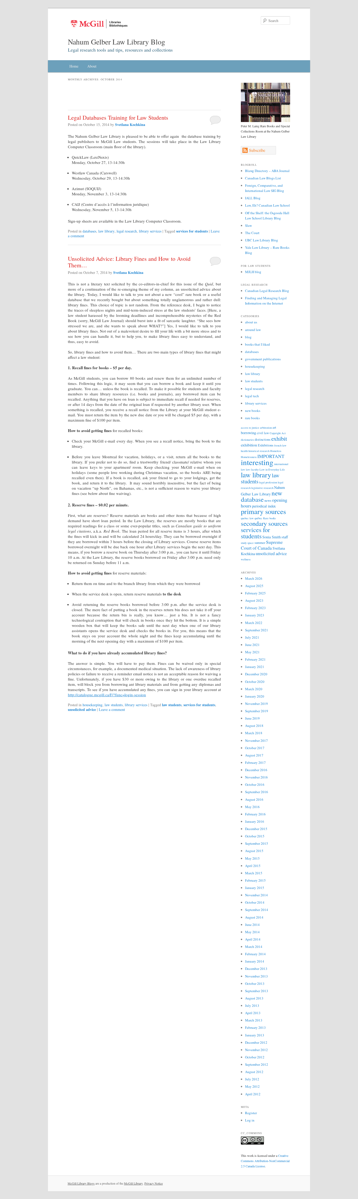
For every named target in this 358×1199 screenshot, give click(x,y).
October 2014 (254, 902)
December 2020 (256, 674)
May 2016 (252, 806)
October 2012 (254, 1057)
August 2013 (254, 998)
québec (258, 518)
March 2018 (253, 733)
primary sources (263, 511)
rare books (252, 418)
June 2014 (252, 924)
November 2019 (256, 703)
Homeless (275, 451)
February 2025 (255, 593)
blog (248, 337)
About (91, 66)
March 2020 (253, 689)
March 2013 (253, 1020)
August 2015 (254, 850)
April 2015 (253, 865)
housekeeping (92, 704)
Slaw (248, 225)
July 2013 (252, 1005)
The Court (252, 232)
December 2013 (256, 968)
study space (247, 543)
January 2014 (254, 961)
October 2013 (254, 983)
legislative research (262, 488)
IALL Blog (253, 198)
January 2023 (254, 615)
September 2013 (256, 990)
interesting (257, 462)
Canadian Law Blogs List (263, 178)
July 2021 (252, 637)
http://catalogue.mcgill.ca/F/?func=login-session (107, 694)
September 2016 (256, 791)
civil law (263, 432)
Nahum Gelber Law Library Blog (116, 42)
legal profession (268, 482)
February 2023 (255, 607)
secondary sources (264, 523)
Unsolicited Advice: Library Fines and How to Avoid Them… (129, 262)
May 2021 (252, 652)
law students (114, 704)
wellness (246, 559)
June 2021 (252, 644)
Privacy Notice (153, 1183)
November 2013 (256, 976)
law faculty (252, 469)
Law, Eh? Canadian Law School (267, 205)
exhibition (249, 444)
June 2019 (252, 718)
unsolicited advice (82, 709)
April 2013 (253, 1012)
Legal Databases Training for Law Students (118, 117)
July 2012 (252, 1079)
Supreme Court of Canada (262, 545)
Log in (249, 1120)
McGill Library (133, 1183)
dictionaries (247, 439)
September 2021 (256, 630)
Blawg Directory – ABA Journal (267, 170)
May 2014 (252, 932)
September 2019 (256, 711)
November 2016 (256, 777)
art (274, 427)
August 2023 (254, 600)
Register (251, 1112)
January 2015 (254, 887)
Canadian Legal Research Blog (267, 290)
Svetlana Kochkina (130, 124)
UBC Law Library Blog (261, 240)
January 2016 (254, 821)
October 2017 (254, 747)
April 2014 (253, 939)
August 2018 (254, 725)
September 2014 (256, 909)
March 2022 (253, 622)
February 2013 (255, 1027)
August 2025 (254, 585)
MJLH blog (253, 271)
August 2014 (254, 917)
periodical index (264, 506)
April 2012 (253, 1094)
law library (106, 231)
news (267, 500)
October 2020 (254, 681)
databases (89, 231)
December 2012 (256, 1042)
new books (252, 410)
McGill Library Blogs (81, 1183)
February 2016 (255, 814)
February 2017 (255, 762)
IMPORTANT (270, 456)
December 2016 (256, 769)
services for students (192, 231)
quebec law (247, 518)
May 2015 (252, 858)
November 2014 (256, 895)
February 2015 (255, 880)
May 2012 (252, 1086)
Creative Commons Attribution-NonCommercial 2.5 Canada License (265, 1160)
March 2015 (253, 873)
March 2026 (253, 578)
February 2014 (255, 954)
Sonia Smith (271, 536)
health (244, 451)
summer (259, 542)
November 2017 (256, 740)
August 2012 (254, 1071)
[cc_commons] (252, 1143)
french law (280, 445)
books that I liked (257, 344)
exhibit (279, 438)
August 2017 (254, 755)
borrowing (248, 432)
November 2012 (256, 1049)
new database (261, 496)
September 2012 (256, 1064)
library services (150, 231)
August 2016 (254, 799)
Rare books (269, 518)
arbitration (266, 427)
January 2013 (254, 1035)
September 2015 (256, 843)
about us (251, 322)
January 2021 (254, 666)
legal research (127, 231)
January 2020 (254, 696)
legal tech (252, 396)
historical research (258, 451)
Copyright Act (278, 433)
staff (284, 536)
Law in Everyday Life (272, 469)
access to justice (250, 427)
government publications (263, 359)
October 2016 (254, 784)
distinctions (262, 439)
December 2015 (256, 828)
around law (253, 329)
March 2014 (253, 946)
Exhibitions (265, 445)
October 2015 (254, 836)
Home (73, 66)
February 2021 (255, 659)
